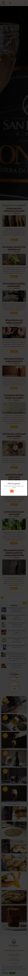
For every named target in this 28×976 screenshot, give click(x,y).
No (15, 491)
